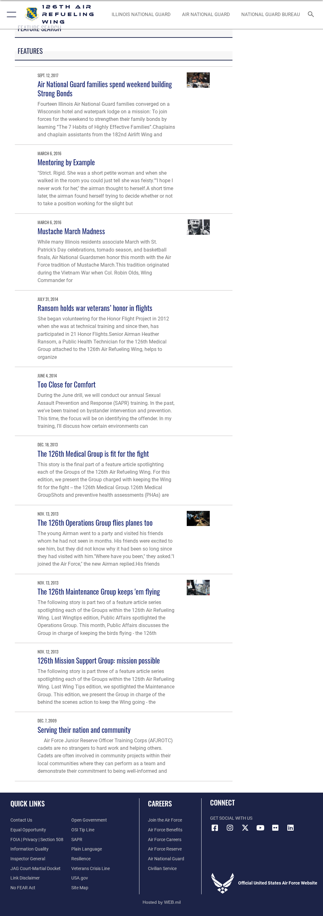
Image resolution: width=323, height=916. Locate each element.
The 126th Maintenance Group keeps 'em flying (99, 591)
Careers (160, 803)
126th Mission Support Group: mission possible (99, 660)
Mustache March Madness (71, 230)
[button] (10, 14)
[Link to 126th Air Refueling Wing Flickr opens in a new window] (275, 828)
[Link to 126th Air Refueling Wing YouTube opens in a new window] (260, 828)
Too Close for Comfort (67, 384)
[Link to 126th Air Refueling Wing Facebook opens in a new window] (215, 828)
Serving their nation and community (84, 729)
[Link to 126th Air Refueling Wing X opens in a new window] (245, 828)
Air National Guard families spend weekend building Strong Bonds (105, 88)
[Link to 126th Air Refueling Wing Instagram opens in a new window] (230, 828)
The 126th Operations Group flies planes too (95, 522)
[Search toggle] (312, 15)
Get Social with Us (231, 818)
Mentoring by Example (66, 161)
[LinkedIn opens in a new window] (290, 828)
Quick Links (27, 803)
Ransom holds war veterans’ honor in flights (95, 307)
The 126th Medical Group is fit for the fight (93, 453)
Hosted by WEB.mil (162, 902)
